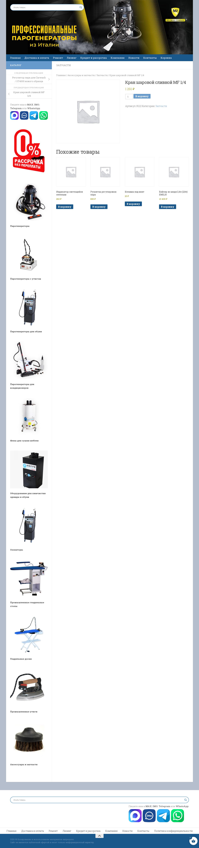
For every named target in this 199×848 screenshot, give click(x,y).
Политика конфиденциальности (173, 831)
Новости (133, 57)
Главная (15, 57)
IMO (36, 104)
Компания (118, 57)
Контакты (150, 57)
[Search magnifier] (81, 7)
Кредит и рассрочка (93, 57)
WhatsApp (33, 108)
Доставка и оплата (37, 57)
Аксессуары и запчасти (81, 75)
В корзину (142, 96)
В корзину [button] (64, 206)
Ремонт (58, 57)
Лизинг (71, 57)
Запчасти (63, 65)
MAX (30, 104)
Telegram (16, 108)
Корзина (166, 57)
